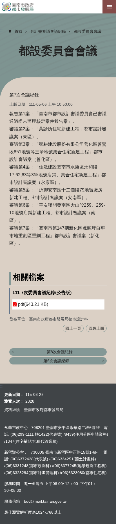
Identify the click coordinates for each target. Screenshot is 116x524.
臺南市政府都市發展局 (58, 6)
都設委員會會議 (87, 31)
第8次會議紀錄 (60, 352)
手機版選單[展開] (109, 6)
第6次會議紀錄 (56, 361)
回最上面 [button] (96, 328)
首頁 (19, 31)
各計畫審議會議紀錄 (48, 31)
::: (104, 41)
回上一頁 (73, 328)
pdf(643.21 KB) (33, 304)
